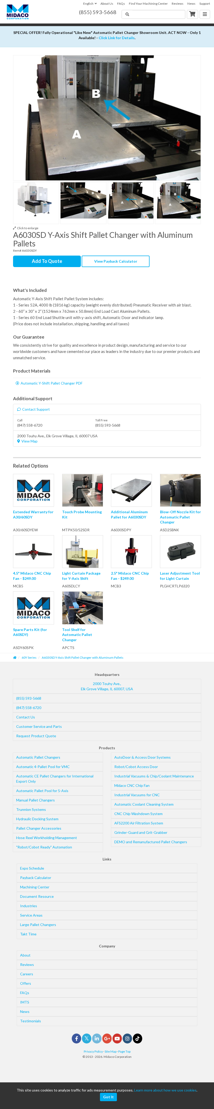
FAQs (121, 3)
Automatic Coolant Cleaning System (144, 804)
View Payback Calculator (115, 261)
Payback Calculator (35, 877)
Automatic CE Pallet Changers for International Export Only (54, 778)
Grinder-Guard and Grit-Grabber (140, 832)
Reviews (177, 3)
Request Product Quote (36, 736)
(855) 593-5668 (28, 698)
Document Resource (37, 896)
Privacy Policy (93, 1051)
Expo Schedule (32, 868)
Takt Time (28, 934)
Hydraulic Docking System (37, 819)
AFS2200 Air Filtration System (138, 823)
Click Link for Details (117, 38)
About (25, 955)
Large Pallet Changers (38, 924)
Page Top (124, 1051)
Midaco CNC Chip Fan (132, 785)
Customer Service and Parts (39, 726)
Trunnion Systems (31, 809)
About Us (106, 3)
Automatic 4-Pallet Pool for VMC (43, 766)
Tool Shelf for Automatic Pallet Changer (77, 634)
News (191, 3)
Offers (25, 983)
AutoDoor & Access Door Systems (142, 757)
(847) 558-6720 (28, 707)
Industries (28, 906)
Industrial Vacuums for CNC (137, 795)
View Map (29, 441)
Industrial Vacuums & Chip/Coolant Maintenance (154, 776)
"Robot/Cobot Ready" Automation (44, 847)
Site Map (110, 1051)
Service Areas (31, 915)
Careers (26, 974)
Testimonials (30, 1021)
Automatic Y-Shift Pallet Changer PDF (51, 383)
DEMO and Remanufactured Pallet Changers (150, 842)
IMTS (24, 1002)
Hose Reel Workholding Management (46, 837)
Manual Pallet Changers (35, 800)
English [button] (88, 3)
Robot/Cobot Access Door (136, 766)
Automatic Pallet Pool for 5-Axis (42, 790)
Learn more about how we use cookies (165, 1090)
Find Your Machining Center (148, 3)
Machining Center (34, 887)
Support (204, 3)
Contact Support (36, 409)
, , (107, 686)
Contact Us (25, 717)
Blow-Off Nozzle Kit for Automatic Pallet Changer (180, 517)
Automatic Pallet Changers (38, 757)
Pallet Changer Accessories (38, 828)
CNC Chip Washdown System (138, 813)
